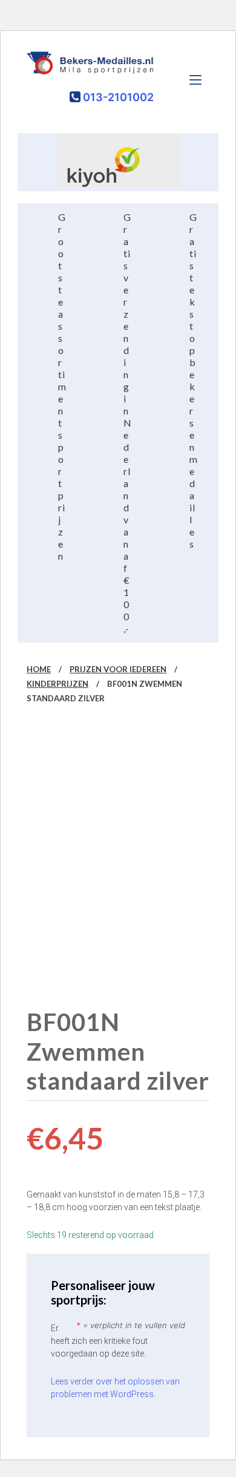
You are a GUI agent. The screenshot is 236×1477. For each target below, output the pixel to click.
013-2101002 (117, 97)
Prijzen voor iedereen (118, 669)
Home (39, 669)
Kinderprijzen (57, 684)
